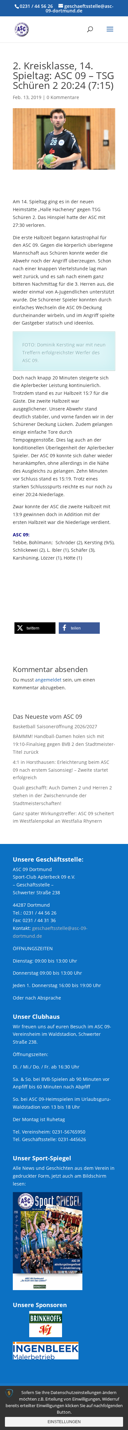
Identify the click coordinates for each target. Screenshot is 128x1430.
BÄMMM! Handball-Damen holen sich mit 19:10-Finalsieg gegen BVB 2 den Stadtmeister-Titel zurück (64, 744)
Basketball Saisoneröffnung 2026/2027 (55, 726)
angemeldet (48, 680)
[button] (34, 628)
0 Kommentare (63, 97)
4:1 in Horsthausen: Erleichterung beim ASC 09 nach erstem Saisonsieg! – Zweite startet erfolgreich (61, 770)
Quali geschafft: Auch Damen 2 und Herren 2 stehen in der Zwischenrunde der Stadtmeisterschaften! (62, 795)
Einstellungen (64, 1422)
